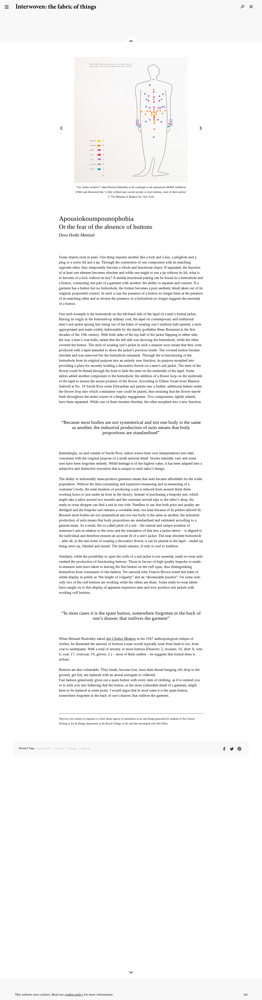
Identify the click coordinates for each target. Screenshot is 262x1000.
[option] (131, 128)
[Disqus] (131, 835)
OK (246, 994)
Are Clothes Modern (121, 639)
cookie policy (74, 994)
